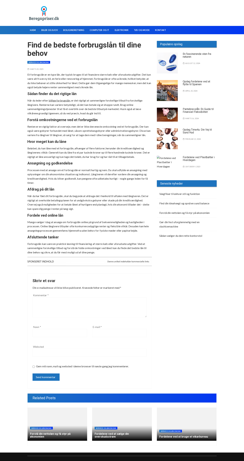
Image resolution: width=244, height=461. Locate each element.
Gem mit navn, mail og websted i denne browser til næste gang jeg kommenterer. (82, 366)
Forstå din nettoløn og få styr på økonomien (184, 212)
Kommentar (41, 295)
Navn (37, 326)
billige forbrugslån (59, 100)
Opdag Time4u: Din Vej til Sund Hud (197, 131)
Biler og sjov (49, 30)
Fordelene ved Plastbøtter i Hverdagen (199, 159)
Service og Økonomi (39, 62)
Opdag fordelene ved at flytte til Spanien (196, 83)
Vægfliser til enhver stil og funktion (179, 193)
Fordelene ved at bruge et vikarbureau (183, 436)
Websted (38, 346)
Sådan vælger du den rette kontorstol (180, 235)
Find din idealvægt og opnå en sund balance (184, 203)
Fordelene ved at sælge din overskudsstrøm (112, 435)
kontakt (160, 30)
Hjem (33, 30)
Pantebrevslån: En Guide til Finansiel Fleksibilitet (198, 110)
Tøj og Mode (142, 30)
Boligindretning (73, 30)
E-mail (97, 326)
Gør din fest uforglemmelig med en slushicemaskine (179, 224)
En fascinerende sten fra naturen (197, 55)
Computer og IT (99, 30)
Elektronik (122, 30)
